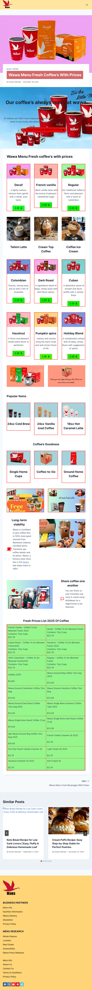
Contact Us (8, 968)
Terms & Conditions (12, 972)
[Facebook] (5, 984)
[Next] (85, 833)
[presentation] (23, 820)
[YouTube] (13, 984)
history (26, 562)
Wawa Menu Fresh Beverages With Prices (69, 783)
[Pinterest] (18, 984)
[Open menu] (87, 5)
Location (7, 940)
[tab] (41, 861)
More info (7, 907)
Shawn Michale (15, 82)
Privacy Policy (9, 924)
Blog (9, 69)
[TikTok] (22, 984)
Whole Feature (10, 936)
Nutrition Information (13, 912)
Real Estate (8, 944)
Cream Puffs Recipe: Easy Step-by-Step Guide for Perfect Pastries (67, 843)
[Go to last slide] (7, 833)
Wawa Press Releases (13, 953)
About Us (7, 964)
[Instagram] (9, 984)
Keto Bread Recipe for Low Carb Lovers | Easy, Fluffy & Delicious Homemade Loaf (23, 843)
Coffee (15, 69)
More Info (7, 960)
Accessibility (9, 948)
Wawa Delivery (10, 916)
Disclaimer (8, 920)
